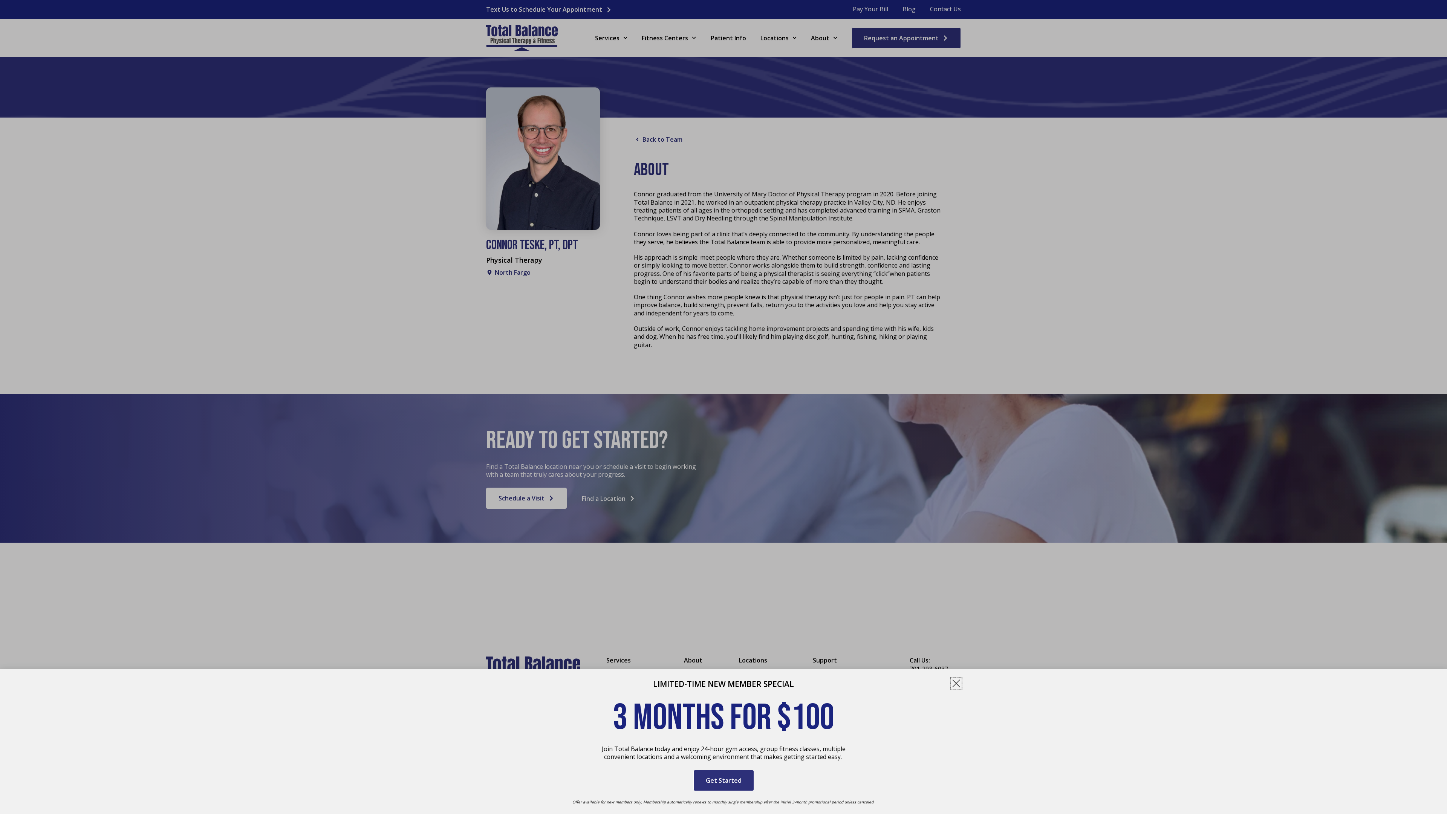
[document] (723, 407)
